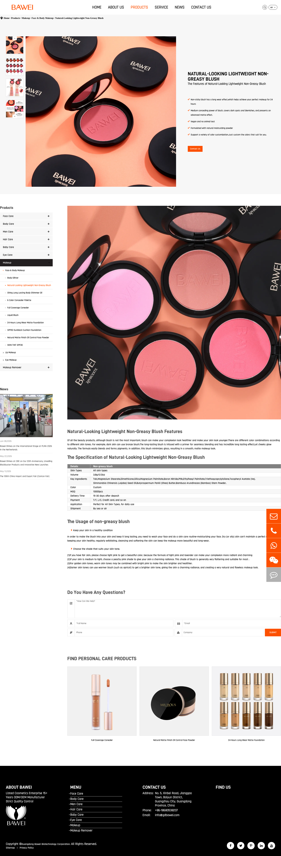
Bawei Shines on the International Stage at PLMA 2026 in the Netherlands (26, 448)
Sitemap (11, 847)
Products (139, 7)
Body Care (8, 224)
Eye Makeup (11, 359)
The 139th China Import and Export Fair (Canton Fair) (24, 476)
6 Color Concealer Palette (19, 300)
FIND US (223, 787)
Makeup (26, 18)
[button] (14, 38)
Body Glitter (12, 277)
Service (161, 7)
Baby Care (8, 247)
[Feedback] (273, 574)
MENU (75, 787)
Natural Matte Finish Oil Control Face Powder (28, 337)
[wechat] (273, 560)
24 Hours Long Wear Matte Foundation (25, 322)
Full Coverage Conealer (18, 307)
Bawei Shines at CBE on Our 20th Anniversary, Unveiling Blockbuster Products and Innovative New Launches (26, 463)
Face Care (8, 216)
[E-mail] (273, 516)
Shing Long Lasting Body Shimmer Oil (24, 292)
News (180, 7)
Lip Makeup (10, 352)
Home (96, 7)
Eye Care (7, 255)
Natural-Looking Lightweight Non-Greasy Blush (79, 18)
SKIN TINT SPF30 (15, 345)
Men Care (8, 231)
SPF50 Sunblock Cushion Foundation (24, 330)
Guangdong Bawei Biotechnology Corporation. (46, 844)
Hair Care (8, 239)
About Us (116, 7)
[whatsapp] (273, 545)
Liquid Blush (12, 315)
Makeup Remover (12, 367)
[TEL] (273, 530)
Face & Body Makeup (43, 18)
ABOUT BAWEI (19, 787)
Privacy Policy (27, 847)
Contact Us (201, 7)
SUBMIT (273, 632)
